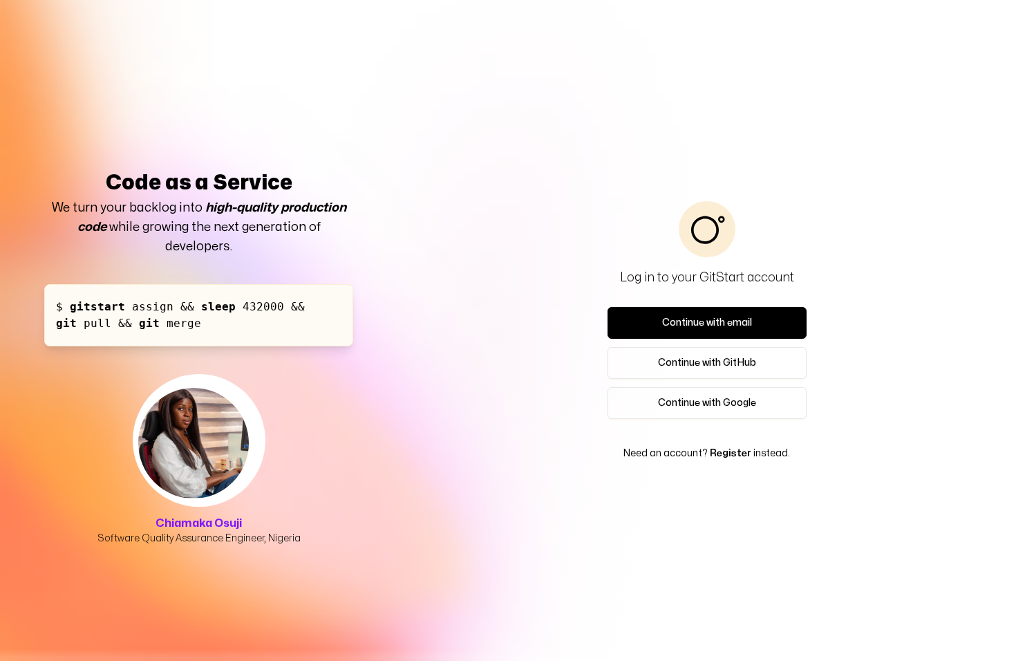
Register (730, 453)
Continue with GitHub (707, 362)
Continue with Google (707, 402)
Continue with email (707, 322)
